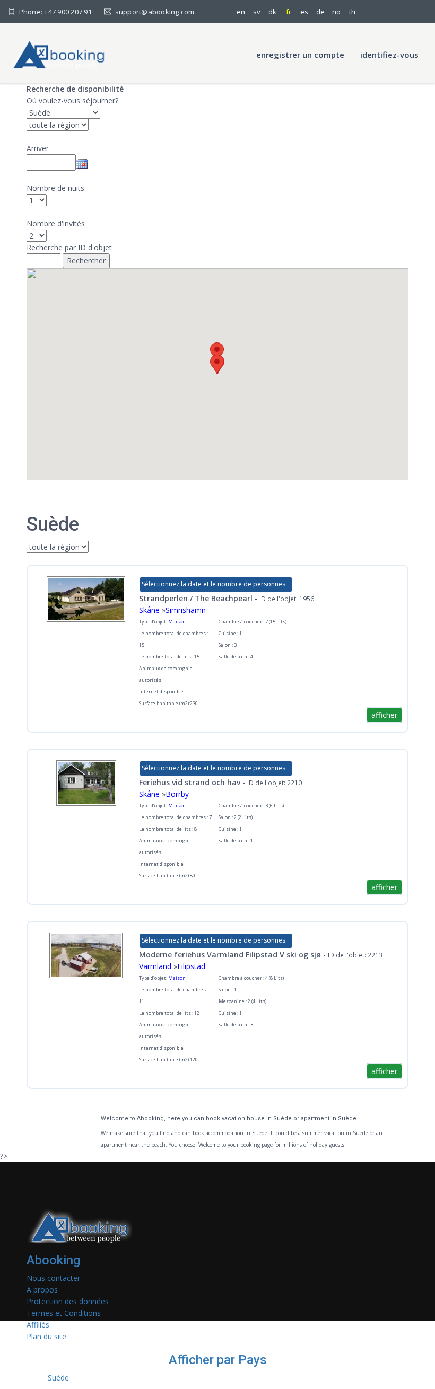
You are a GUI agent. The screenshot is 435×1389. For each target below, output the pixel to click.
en (241, 11)
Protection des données (68, 1301)
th (352, 11)
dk (272, 11)
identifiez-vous (389, 54)
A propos (42, 1290)
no (336, 11)
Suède (58, 1378)
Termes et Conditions (64, 1313)
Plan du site (46, 1336)
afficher (384, 715)
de (320, 11)
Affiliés (38, 1325)
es (304, 11)
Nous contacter (53, 1278)
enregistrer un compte (300, 54)
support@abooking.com (153, 11)
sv (256, 11)
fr (288, 11)
